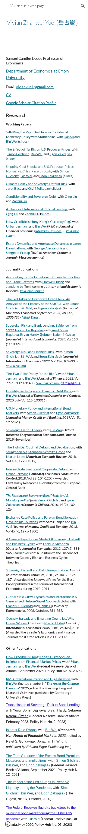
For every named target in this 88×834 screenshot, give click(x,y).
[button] (5, 6)
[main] (44, 22)
